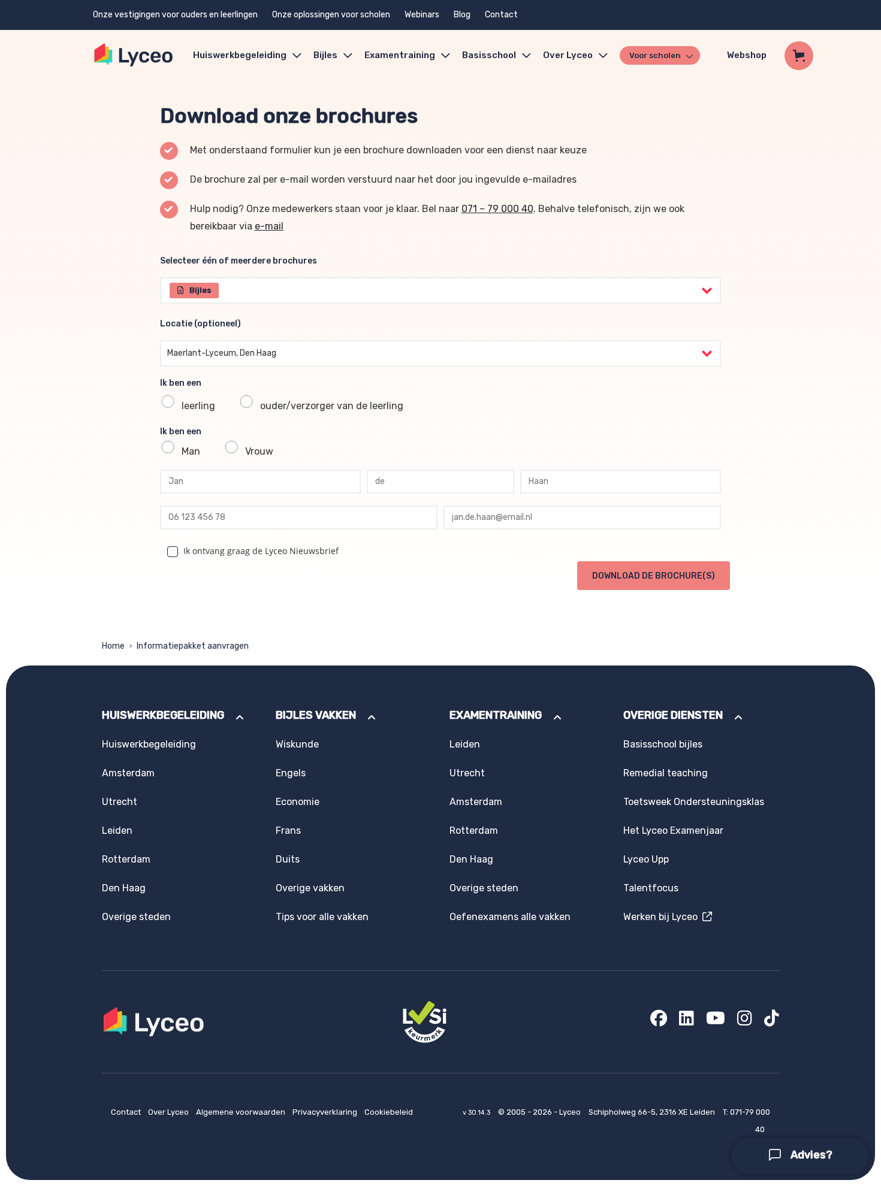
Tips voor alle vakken (322, 916)
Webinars (422, 15)
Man (191, 451)
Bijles (325, 55)
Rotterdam (126, 859)
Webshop (747, 55)
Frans (288, 830)
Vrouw (259, 451)
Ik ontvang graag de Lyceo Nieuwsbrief (261, 550)
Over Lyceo (169, 1112)
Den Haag (124, 888)
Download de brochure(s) (653, 576)
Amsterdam (128, 773)
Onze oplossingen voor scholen (331, 15)
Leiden (117, 830)
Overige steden (136, 916)
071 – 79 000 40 (497, 208)
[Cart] (799, 55)
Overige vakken (310, 888)
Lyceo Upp (646, 859)
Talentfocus (650, 888)
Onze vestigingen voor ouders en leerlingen (175, 15)
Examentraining (399, 55)
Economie (297, 801)
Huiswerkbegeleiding (239, 55)
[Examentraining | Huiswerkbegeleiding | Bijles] (134, 55)
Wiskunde (297, 744)
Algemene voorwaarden (241, 1112)
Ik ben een (180, 383)
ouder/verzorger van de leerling (331, 406)
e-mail (269, 226)
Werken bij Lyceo (662, 916)
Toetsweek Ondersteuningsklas (693, 801)
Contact (501, 15)
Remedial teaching (665, 773)
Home (113, 646)
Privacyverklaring (325, 1112)
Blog (462, 15)
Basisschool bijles (662, 744)
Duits (288, 859)
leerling (198, 406)
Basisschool (489, 55)
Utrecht (119, 801)
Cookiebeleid (388, 1112)
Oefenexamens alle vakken (510, 916)
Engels (291, 773)
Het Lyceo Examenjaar (673, 830)
